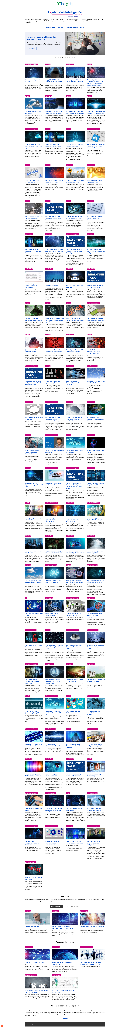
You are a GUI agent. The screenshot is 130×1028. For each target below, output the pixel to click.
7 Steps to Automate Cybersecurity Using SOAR (32, 712)
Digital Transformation (72, 906)
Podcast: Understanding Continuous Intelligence (73, 775)
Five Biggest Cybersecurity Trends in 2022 (33, 519)
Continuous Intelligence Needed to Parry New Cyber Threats (53, 712)
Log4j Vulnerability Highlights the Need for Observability (54, 552)
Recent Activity (50, 27)
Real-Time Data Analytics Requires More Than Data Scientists (37, 991)
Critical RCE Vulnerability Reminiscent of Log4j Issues (33, 319)
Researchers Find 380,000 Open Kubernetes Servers (32, 181)
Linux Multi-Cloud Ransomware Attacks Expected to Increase (93, 351)
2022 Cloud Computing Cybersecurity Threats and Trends (33, 251)
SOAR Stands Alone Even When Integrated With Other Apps (33, 146)
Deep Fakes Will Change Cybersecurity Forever (52, 382)
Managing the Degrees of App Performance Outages (75, 350)
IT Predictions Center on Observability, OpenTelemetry (75, 552)
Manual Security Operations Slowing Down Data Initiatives (75, 112)
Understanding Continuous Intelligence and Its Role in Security (53, 218)
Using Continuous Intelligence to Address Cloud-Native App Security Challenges (96, 146)
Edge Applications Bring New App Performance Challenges (54, 250)
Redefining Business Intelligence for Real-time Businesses (32, 843)
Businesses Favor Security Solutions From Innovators (53, 145)
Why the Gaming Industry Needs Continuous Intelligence (94, 712)
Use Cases (60, 27)
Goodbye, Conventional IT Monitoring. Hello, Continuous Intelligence (96, 251)
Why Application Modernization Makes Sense (54, 745)
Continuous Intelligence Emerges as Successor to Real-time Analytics (90, 963)
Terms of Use (46, 1024)
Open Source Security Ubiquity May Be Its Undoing (75, 145)
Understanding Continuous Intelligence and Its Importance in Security (53, 419)
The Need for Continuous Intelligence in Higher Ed (94, 745)
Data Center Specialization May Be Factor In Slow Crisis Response (74, 285)
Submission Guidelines (76, 1024)
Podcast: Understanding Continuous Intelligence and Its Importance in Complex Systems (74, 485)
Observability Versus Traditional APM (51, 614)
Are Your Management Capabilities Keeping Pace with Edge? (34, 484)
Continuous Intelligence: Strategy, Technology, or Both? (42, 37)
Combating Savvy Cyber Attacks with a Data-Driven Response (74, 745)
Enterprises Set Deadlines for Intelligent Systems (96, 680)
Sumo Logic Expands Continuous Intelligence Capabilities (32, 681)
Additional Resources (72, 27)
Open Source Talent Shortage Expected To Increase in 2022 (96, 112)
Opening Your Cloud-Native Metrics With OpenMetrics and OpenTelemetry (74, 419)
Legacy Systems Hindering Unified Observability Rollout (74, 80)
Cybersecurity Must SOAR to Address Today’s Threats (33, 745)
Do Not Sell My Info (86, 1024)
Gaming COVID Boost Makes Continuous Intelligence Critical (95, 646)
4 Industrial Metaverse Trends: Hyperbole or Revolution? (32, 452)
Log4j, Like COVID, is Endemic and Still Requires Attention (54, 80)
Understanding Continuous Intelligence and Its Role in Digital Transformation (95, 285)
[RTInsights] (65, 4)
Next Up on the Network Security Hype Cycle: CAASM (74, 581)
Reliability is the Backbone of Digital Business (75, 680)
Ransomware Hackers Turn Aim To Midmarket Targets (53, 350)
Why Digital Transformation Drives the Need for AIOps (53, 112)
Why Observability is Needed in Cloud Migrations (95, 552)
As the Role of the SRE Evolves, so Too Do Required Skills (95, 419)
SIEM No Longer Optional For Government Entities (33, 646)
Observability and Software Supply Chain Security (95, 181)
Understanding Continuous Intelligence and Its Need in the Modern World (33, 382)
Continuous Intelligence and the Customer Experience (53, 484)
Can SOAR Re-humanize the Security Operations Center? (95, 319)
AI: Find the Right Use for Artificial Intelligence (52, 581)
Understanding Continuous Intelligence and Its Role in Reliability (74, 251)
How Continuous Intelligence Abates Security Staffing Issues (54, 646)
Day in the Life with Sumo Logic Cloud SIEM (74, 809)
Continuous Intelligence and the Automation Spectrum (33, 775)
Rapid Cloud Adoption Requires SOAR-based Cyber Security (96, 581)
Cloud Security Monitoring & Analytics (36, 962)
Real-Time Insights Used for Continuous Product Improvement (33, 285)
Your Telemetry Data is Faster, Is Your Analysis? (52, 775)
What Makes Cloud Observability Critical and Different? (73, 382)
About (82, 27)
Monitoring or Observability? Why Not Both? (33, 552)
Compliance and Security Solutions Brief (92, 926)
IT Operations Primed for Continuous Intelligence (73, 614)
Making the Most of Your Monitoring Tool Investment (74, 842)
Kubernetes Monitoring (32, 926)
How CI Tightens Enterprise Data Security (95, 775)
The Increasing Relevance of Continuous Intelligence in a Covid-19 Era (74, 646)
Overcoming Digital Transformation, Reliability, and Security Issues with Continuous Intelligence (95, 82)
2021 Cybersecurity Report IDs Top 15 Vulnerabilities (34, 217)
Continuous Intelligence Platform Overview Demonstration (52, 843)
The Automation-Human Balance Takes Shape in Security (94, 615)
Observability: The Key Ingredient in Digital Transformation (73, 519)
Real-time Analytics (56, 906)
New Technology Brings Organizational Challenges (95, 519)
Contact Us (101, 1024)
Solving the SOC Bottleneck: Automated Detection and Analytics (53, 810)
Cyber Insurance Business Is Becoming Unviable (33, 350)
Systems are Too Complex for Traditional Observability (75, 181)
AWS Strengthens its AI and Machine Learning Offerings (33, 581)
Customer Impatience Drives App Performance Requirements (54, 519)
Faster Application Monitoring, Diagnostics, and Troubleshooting (62, 927)
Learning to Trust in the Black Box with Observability (54, 285)
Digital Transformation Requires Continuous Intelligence (94, 843)
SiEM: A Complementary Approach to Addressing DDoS (75, 319)
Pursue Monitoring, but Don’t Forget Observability (95, 484)
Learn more (31, 49)
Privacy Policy (94, 1024)
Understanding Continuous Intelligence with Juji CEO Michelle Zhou (53, 681)
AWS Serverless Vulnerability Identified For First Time (54, 181)
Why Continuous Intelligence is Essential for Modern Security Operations (54, 320)
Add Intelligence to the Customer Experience (73, 712)
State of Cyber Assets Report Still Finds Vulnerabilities (75, 217)
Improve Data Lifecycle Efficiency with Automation (95, 809)
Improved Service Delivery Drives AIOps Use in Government (95, 218)
